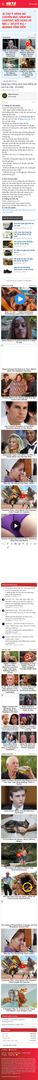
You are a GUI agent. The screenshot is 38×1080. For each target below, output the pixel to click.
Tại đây (33, 1071)
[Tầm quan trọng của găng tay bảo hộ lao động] (8, 244)
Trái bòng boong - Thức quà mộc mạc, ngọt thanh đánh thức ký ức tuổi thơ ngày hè (20, 612)
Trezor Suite (8, 645)
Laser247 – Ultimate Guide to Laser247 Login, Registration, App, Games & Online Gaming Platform (20, 625)
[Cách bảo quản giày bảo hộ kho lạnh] (8, 226)
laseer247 (8, 634)
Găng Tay (15, 154)
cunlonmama (14, 1019)
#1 (35, 102)
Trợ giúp (4, 1055)
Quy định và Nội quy (14, 1053)
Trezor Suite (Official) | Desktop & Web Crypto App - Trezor (19, 638)
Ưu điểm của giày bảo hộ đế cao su (24, 251)
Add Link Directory (9, 585)
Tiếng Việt (13, 1050)
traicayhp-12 (9, 607)
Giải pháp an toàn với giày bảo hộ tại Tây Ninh (23, 260)
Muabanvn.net (16, 1076)
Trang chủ (11, 1055)
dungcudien (19, 238)
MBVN (5, 1050)
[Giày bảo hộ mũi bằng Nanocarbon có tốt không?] (8, 270)
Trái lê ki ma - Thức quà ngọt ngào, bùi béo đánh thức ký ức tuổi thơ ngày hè (19, 600)
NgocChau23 (7, 90)
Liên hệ (3, 1053)
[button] (2, 4)
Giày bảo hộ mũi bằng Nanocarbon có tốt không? (23, 268)
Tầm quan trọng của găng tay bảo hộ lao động (23, 243)
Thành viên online (9, 1016)
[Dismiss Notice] (35, 11)
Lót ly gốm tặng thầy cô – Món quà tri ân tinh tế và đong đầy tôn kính (20, 589)
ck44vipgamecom (7, 1021)
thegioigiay (18, 228)
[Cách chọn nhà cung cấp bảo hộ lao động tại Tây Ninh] (8, 235)
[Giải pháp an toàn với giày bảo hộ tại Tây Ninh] (8, 261)
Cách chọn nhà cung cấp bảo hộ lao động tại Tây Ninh (22, 234)
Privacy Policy (26, 1053)
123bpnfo (22, 1019)
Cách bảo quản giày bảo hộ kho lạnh (24, 224)
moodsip (7, 596)
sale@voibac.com (13, 201)
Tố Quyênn (5, 1019)
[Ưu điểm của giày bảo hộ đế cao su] (8, 253)
